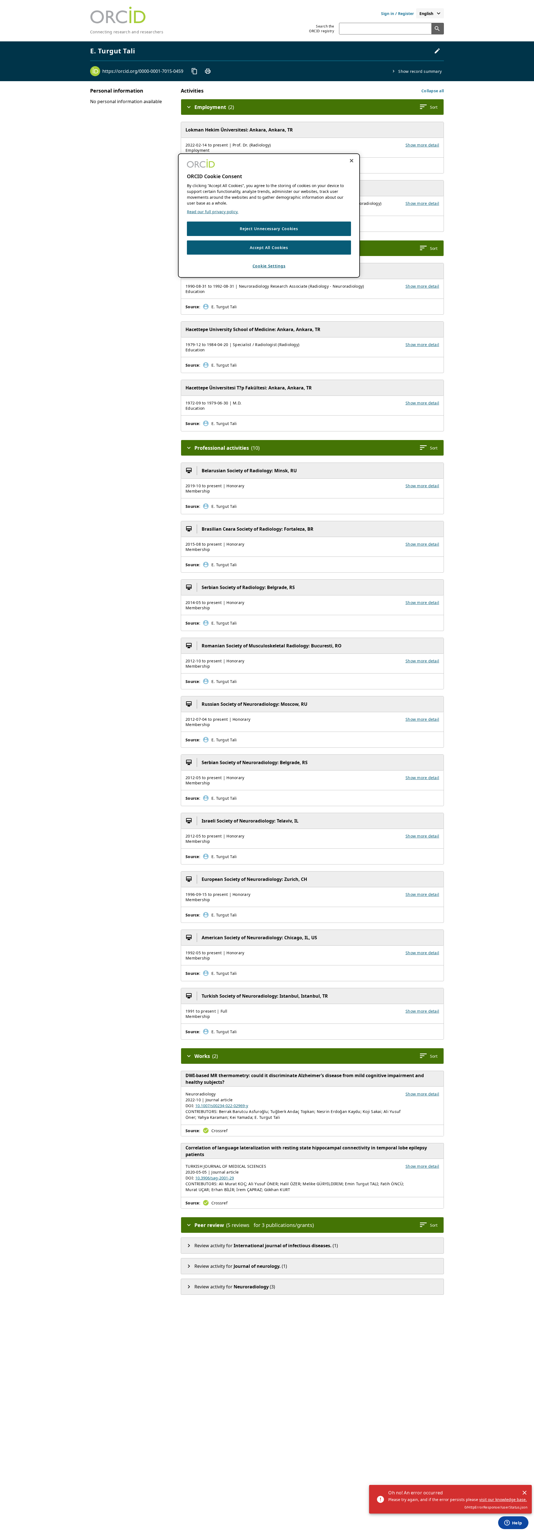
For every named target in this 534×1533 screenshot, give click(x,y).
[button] (432, 90)
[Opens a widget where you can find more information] (513, 1523)
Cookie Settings (269, 266)
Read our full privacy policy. (212, 211)
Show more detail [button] (422, 145)
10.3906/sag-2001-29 (214, 1178)
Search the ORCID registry (321, 28)
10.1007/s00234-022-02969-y (221, 1105)
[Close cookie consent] (351, 161)
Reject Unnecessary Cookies (269, 228)
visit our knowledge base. (503, 1499)
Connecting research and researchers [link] (126, 31)
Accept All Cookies (269, 247)
